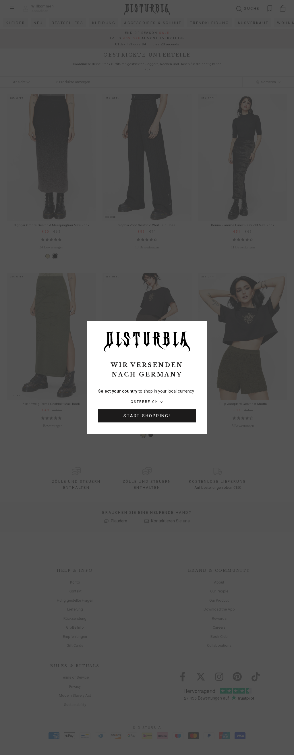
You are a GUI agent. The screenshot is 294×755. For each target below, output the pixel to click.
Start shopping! (147, 416)
